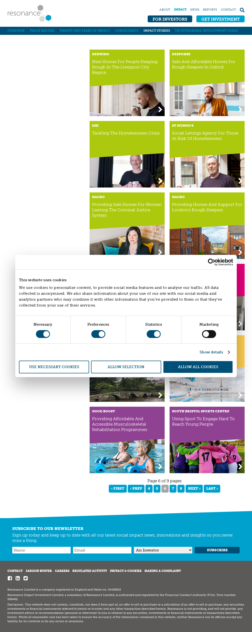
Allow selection (126, 367)
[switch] (98, 334)
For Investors (170, 19)
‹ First (117, 488)
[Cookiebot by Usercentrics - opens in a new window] (211, 262)
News (194, 9)
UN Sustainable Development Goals (206, 30)
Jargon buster (39, 571)
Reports (210, 9)
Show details (211, 352)
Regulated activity (89, 571)
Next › (194, 488)
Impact (180, 9)
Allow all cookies (198, 367)
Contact (228, 9)
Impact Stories (156, 30)
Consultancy (127, 30)
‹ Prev (136, 488)
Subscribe (217, 550)
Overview (16, 30)
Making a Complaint (162, 571)
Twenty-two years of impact (84, 30)
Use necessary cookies (54, 367)
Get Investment (220, 19)
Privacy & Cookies (126, 571)
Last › (212, 488)
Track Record (42, 30)
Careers (62, 571)
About (164, 9)
